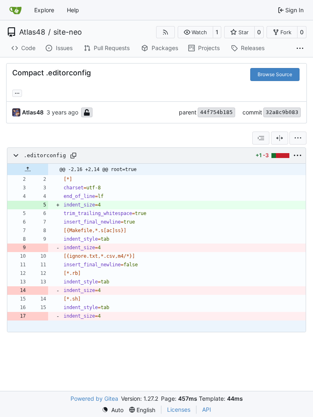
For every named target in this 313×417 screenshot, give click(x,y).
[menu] (297, 138)
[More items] (299, 48)
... (17, 92)
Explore (44, 10)
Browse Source (275, 74)
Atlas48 (32, 32)
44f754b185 (216, 112)
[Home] (15, 10)
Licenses (178, 409)
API (206, 409)
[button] (195, 32)
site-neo (67, 32)
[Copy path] (73, 155)
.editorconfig (45, 155)
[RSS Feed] (165, 32)
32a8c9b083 (282, 112)
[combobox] (260, 138)
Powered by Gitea (94, 398)
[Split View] (279, 138)
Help (73, 10)
